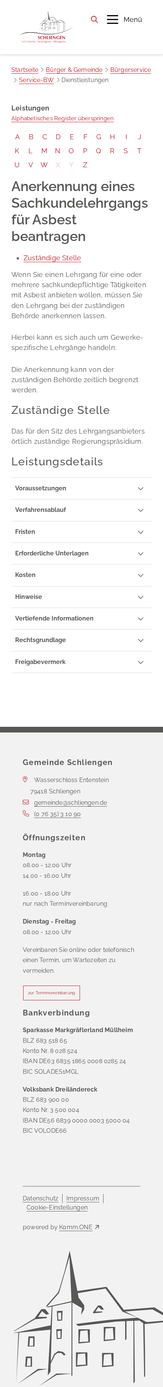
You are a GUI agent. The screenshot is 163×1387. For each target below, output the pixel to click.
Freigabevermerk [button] (40, 662)
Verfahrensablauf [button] (40, 509)
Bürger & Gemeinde (74, 69)
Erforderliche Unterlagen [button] (52, 553)
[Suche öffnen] (94, 19)
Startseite (24, 69)
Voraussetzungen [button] (40, 488)
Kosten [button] (25, 574)
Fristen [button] (25, 531)
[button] (124, 19)
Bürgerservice (130, 69)
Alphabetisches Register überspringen (62, 118)
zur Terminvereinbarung (51, 992)
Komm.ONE (75, 1227)
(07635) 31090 (57, 814)
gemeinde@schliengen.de (70, 802)
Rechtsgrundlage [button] (40, 640)
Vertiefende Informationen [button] (54, 618)
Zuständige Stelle (52, 258)
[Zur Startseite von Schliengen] (46, 27)
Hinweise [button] (28, 596)
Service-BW (36, 80)
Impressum (82, 1198)
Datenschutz (40, 1198)
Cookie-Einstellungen (57, 1207)
